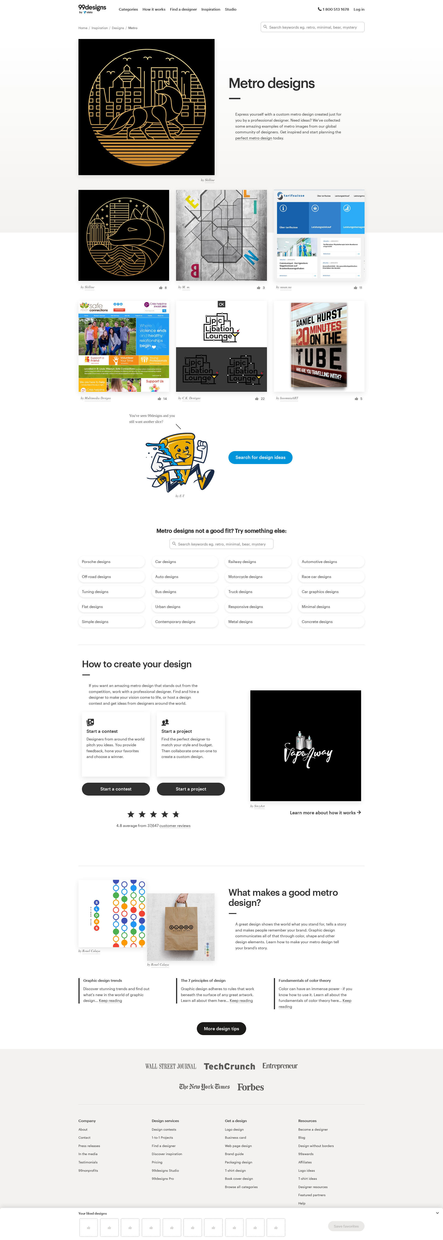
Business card (235, 1137)
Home (83, 28)
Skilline (210, 180)
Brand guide (234, 1154)
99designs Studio (165, 1170)
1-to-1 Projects (162, 1137)
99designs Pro (163, 1178)
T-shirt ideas (307, 1178)
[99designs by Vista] (92, 9)
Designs (118, 28)
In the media (88, 1154)
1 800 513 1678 (336, 9)
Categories (128, 9)
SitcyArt (259, 806)
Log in (359, 9)
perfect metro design (253, 138)
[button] (437, 1213)
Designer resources (313, 1187)
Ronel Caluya (91, 951)
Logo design (234, 1129)
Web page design (238, 1146)
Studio (230, 9)
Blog (301, 1137)
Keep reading (110, 1000)
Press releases (89, 1146)
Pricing (157, 1162)
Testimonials (88, 1162)
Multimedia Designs (98, 398)
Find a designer (183, 9)
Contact (84, 1137)
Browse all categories (241, 1187)
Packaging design (238, 1162)
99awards (306, 1154)
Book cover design (239, 1178)
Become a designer (313, 1129)
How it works (154, 9)
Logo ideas (306, 1170)
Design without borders (316, 1146)
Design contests (164, 1129)
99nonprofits (88, 1170)
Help (301, 1203)
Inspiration (210, 9)
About (82, 1129)
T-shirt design (235, 1170)
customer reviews (175, 825)
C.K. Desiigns (191, 398)
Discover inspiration (167, 1154)
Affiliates (305, 1162)
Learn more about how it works (323, 812)
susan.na (285, 287)
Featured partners (312, 1195)
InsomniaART (289, 398)
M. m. (186, 287)
